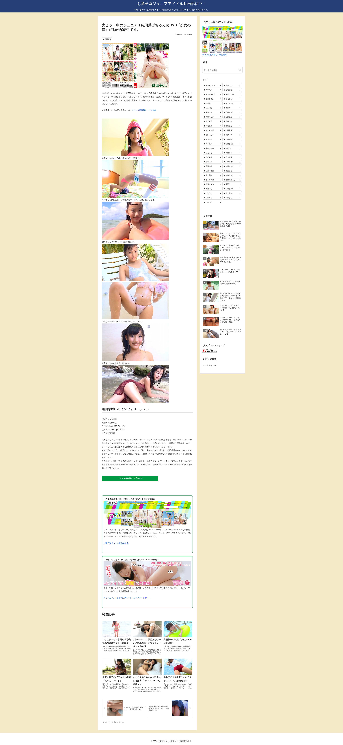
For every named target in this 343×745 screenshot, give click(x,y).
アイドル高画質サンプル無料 (144, 110)
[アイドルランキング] (209, 350)
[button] (239, 69)
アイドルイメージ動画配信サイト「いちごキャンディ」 (127, 598)
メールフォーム (209, 365)
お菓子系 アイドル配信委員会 (116, 543)
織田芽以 (108, 39)
